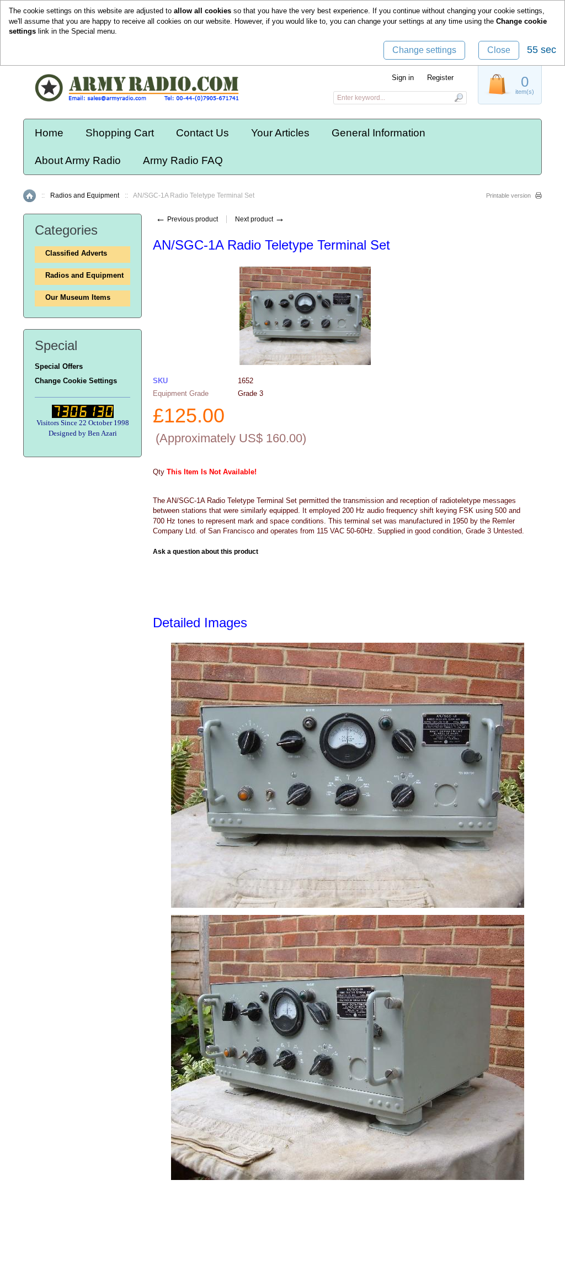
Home (49, 133)
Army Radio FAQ (183, 160)
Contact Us (202, 133)
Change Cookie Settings (76, 381)
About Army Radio (78, 160)
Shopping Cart (120, 133)
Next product (260, 219)
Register (440, 77)
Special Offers (59, 366)
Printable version (508, 195)
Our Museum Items (77, 297)
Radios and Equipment (84, 195)
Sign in (403, 77)
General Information (378, 133)
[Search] (458, 98)
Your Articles (280, 133)
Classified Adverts (76, 253)
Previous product (187, 219)
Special (83, 31)
